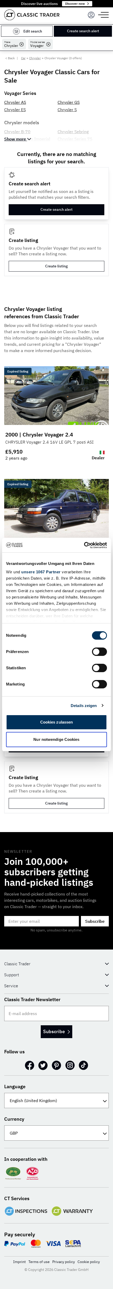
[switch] (99, 652)
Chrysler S (67, 109)
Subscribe (95, 921)
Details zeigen (84, 705)
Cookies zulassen (56, 722)
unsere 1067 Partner (41, 572)
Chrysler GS (69, 102)
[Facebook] (29, 1065)
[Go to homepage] (31, 14)
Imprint (19, 1261)
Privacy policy (63, 1261)
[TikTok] (83, 1065)
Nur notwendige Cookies (56, 739)
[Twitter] (43, 1065)
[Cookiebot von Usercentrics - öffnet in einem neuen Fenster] (84, 545)
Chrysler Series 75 (75, 139)
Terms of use (39, 1261)
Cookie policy (89, 1261)
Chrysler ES (15, 109)
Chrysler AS (15, 102)
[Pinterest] (56, 1065)
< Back (10, 58)
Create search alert (83, 31)
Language (14, 1086)
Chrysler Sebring (73, 131)
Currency (14, 1119)
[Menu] (91, 15)
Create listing (56, 266)
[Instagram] (70, 1065)
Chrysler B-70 (17, 131)
